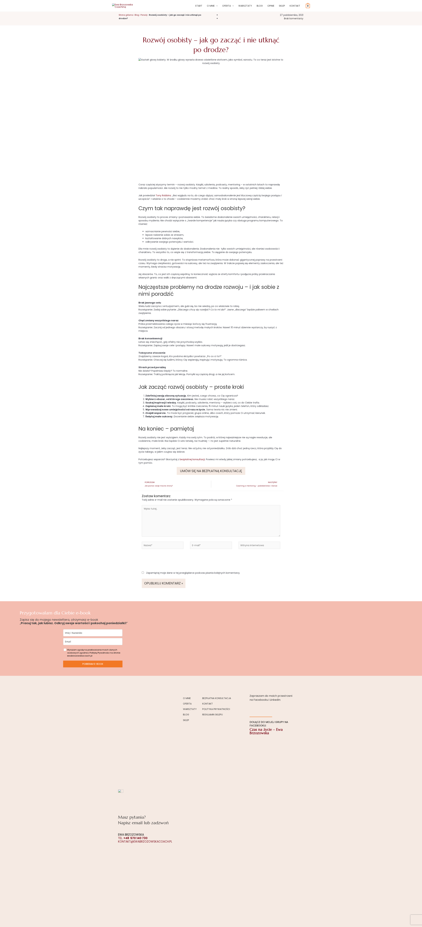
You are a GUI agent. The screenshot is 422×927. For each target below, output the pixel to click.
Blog (260, 5)
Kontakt (295, 5)
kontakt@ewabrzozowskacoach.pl (145, 842)
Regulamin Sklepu (212, 714)
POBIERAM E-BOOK (92, 664)
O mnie (211, 5)
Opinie (270, 5)
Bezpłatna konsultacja (216, 698)
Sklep (282, 5)
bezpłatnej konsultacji (192, 459)
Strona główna (126, 15)
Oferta (226, 5)
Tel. (133, 838)
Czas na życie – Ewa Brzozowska (266, 731)
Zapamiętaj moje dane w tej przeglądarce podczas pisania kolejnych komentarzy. (193, 573)
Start (198, 5)
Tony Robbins (163, 195)
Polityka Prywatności (216, 709)
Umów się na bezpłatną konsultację (211, 471)
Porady (144, 15)
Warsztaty (245, 5)
